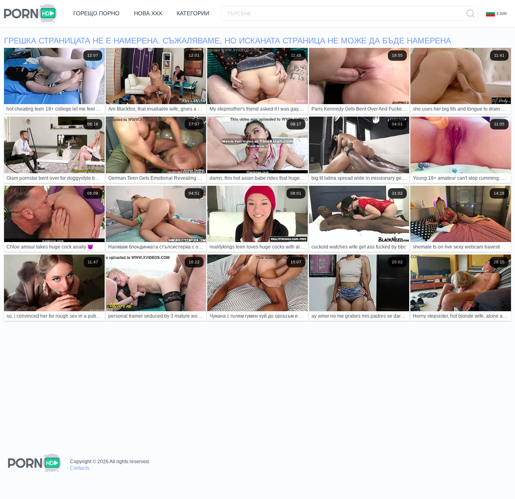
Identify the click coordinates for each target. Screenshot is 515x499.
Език (501, 13)
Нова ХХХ (148, 13)
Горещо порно (96, 13)
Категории (193, 13)
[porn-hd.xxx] (33, 13)
